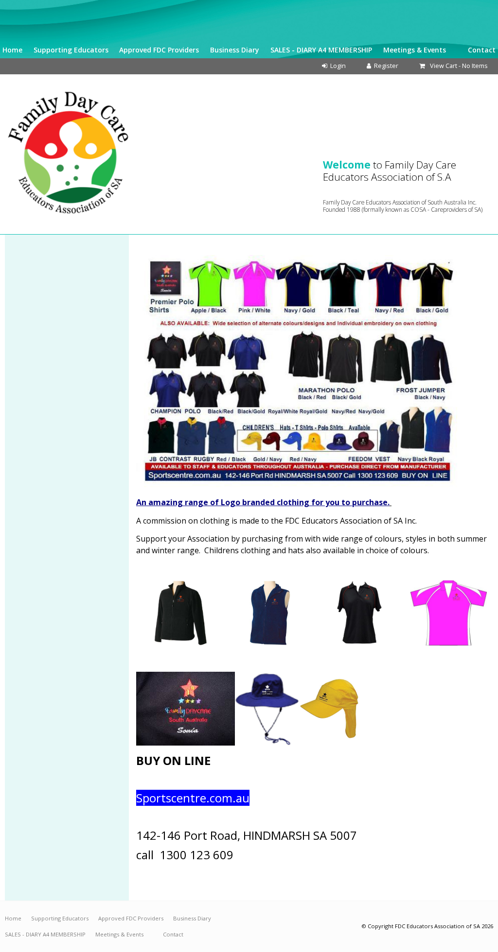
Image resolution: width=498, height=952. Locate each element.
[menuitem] (13, 918)
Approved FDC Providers (159, 49)
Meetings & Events (414, 49)
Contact (482, 49)
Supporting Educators (71, 49)
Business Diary (234, 49)
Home (12, 49)
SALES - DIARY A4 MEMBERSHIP (321, 49)
